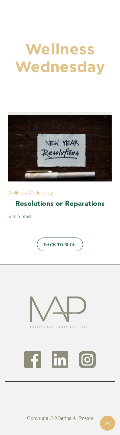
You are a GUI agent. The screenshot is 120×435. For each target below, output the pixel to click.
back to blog (60, 245)
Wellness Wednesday (30, 193)
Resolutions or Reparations (60, 203)
